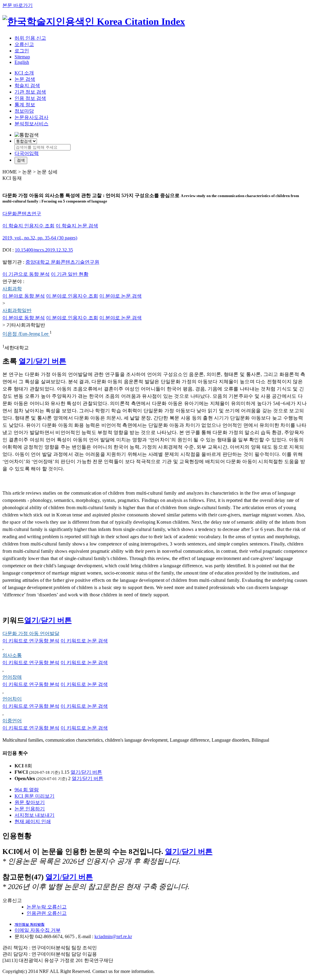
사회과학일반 (16, 310)
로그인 (22, 50)
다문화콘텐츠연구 (21, 213)
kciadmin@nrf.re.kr (113, 936)
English (22, 62)
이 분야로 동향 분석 (23, 295)
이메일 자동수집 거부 (38, 930)
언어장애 (12, 677)
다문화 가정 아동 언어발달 (30, 633)
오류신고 (24, 44)
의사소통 (12, 655)
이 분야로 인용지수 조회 (72, 295)
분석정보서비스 (31, 123)
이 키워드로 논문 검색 (84, 640)
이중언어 (12, 720)
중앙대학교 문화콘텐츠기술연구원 (62, 262)
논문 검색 (25, 79)
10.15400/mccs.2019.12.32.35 (44, 249)
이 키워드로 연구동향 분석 (30, 640)
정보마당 (24, 111)
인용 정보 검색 (30, 98)
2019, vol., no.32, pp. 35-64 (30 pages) (39, 237)
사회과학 (12, 288)
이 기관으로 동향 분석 (26, 274)
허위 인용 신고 (30, 38)
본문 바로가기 (17, 5)
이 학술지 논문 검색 (77, 225)
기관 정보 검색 (30, 91)
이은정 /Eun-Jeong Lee (26, 334)
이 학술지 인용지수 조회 (28, 225)
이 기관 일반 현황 (69, 274)
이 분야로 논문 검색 (120, 295)
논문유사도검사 (31, 117)
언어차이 (12, 698)
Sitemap (22, 56)
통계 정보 (25, 104)
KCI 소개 (24, 72)
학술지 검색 (27, 85)
